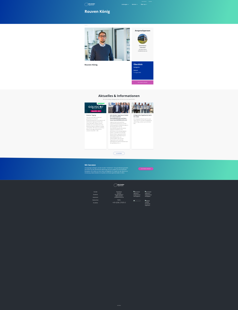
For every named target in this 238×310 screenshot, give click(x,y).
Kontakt (95, 192)
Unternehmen (144, 1)
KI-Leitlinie (95, 202)
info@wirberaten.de (142, 51)
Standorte (95, 194)
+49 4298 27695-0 (143, 49)
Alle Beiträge (119, 153)
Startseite (86, 25)
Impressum (95, 197)
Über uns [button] (143, 4)
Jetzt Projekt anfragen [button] (142, 82)
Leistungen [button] (124, 4)
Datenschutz (95, 200)
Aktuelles (150, 1)
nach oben (119, 305)
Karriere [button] (134, 4)
